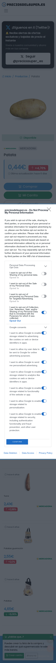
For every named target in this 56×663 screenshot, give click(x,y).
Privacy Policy (45, 453)
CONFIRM (17, 442)
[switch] (44, 273)
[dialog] (28, 331)
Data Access (28, 453)
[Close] (50, 210)
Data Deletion (10, 453)
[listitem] (28, 266)
